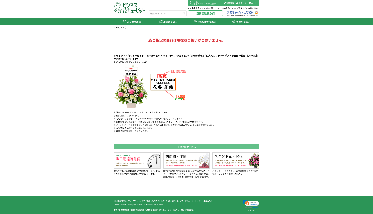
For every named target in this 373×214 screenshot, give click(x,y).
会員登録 (230, 2)
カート (254, 2)
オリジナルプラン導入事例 (138, 200)
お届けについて (215, 8)
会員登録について (229, 8)
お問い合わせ (253, 8)
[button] (251, 204)
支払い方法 (204, 8)
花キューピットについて (194, 200)
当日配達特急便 (205, 13)
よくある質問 (193, 8)
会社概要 (208, 200)
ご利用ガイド (242, 8)
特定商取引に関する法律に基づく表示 (148, 204)
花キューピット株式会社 (183, 209)
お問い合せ (178, 200)
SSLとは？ (251, 210)
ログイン (243, 2)
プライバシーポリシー (123, 204)
